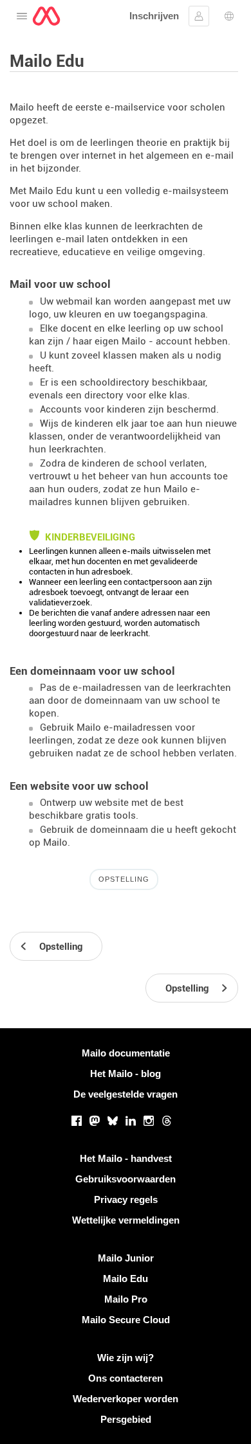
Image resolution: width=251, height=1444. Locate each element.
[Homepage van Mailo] (46, 16)
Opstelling (123, 879)
